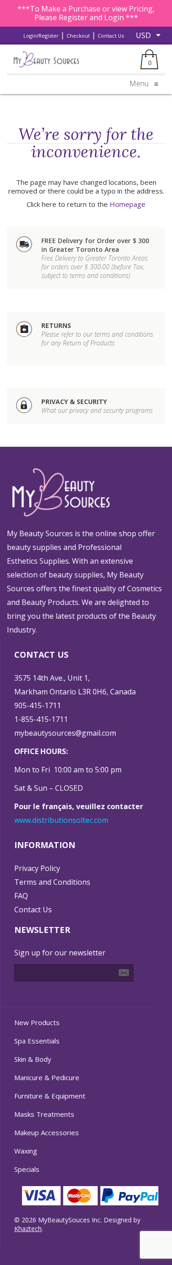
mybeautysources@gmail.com (65, 733)
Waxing (25, 1150)
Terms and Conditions (52, 882)
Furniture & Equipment (49, 1095)
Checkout (78, 35)
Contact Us (111, 35)
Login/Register (41, 35)
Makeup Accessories (46, 1132)
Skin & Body (32, 1059)
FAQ (21, 896)
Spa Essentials (37, 1040)
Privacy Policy (37, 868)
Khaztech (28, 1228)
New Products (37, 1022)
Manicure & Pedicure (46, 1077)
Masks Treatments (44, 1114)
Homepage (127, 204)
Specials (26, 1169)
